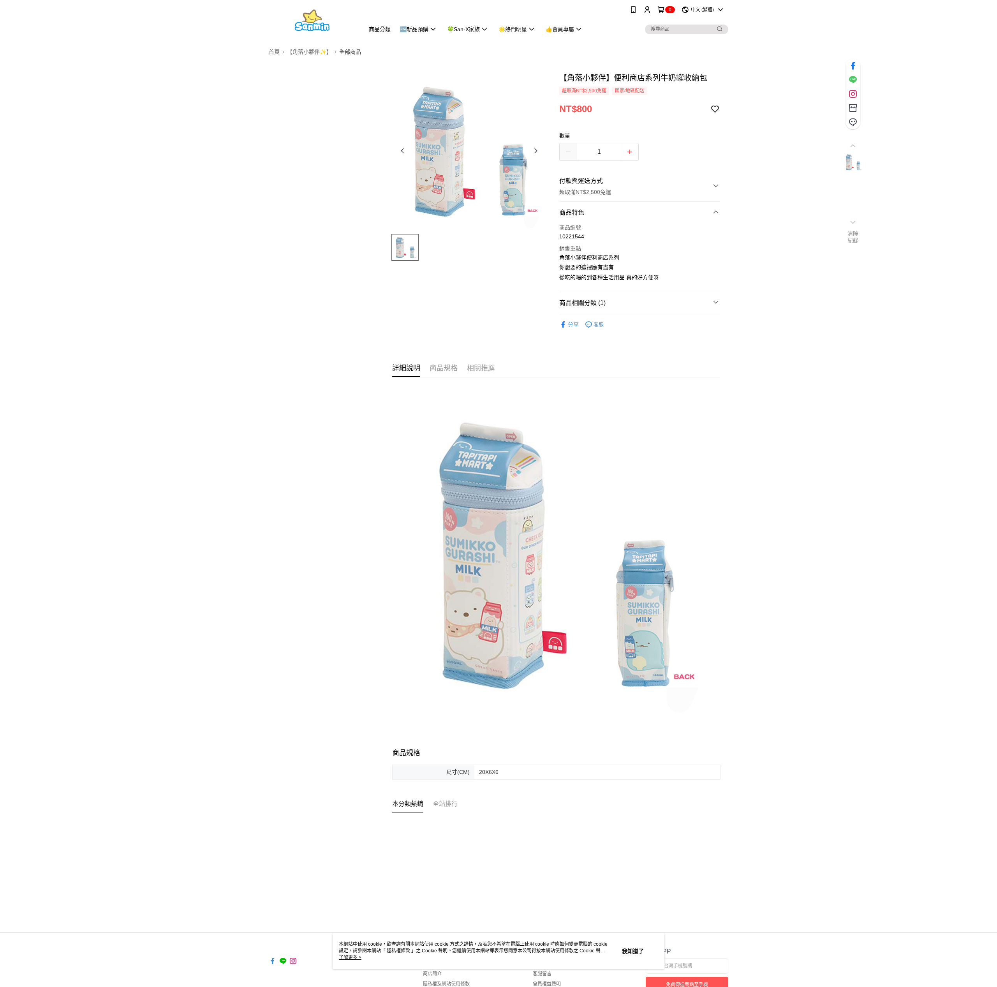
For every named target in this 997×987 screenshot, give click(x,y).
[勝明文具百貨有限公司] (312, 20)
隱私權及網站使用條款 (446, 984)
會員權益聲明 (547, 984)
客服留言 (542, 973)
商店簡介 (432, 973)
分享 (573, 324)
